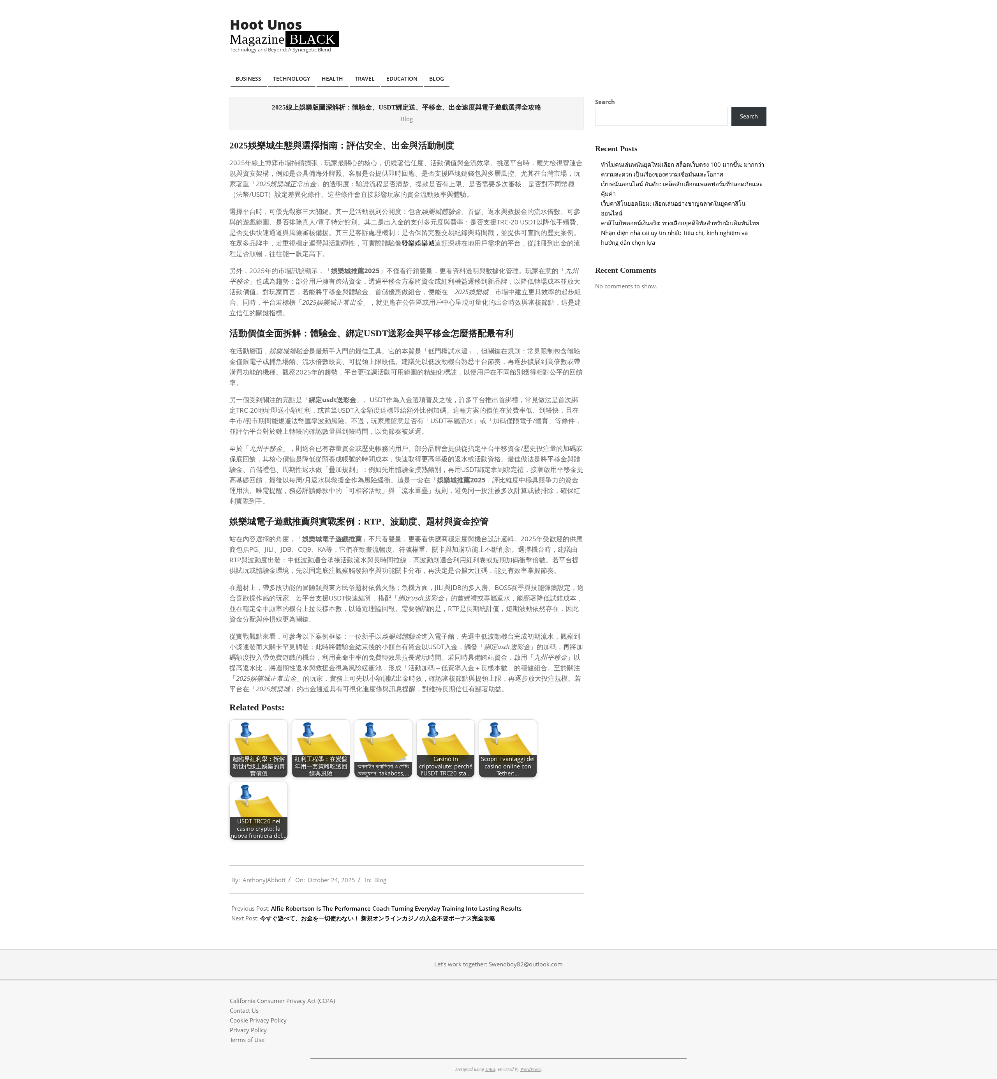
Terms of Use (247, 1040)
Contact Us (244, 1010)
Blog (407, 119)
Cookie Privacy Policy (258, 1020)
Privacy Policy (248, 1030)
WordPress (530, 1069)
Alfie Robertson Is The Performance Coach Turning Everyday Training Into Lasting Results (396, 908)
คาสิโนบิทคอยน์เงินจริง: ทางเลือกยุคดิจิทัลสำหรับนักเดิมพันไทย (680, 223)
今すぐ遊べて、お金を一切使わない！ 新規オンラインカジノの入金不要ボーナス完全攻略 (377, 918)
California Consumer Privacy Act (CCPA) (282, 1001)
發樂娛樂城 (418, 242)
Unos (490, 1069)
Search (605, 102)
